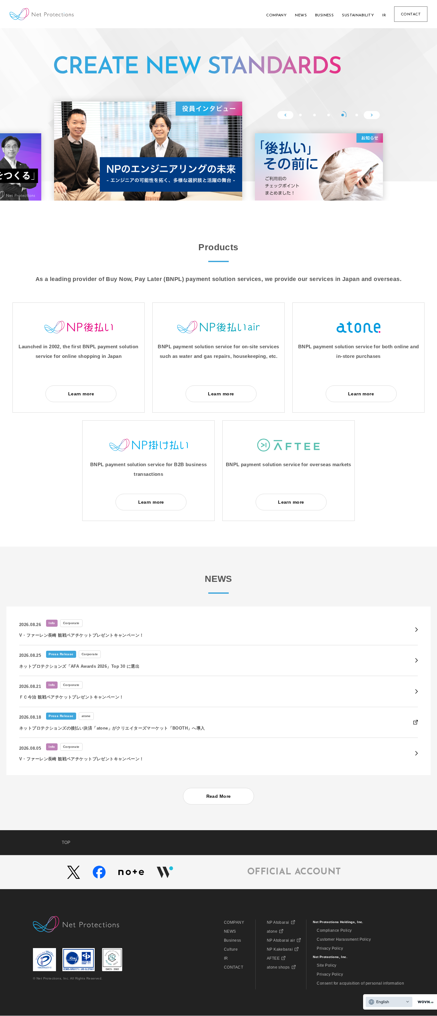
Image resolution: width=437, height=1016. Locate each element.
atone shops (278, 967)
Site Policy (327, 965)
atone (272, 931)
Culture (231, 949)
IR (226, 958)
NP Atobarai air (281, 940)
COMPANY (234, 922)
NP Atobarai (278, 922)
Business (232, 940)
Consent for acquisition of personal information (360, 983)
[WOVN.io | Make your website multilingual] (424, 1002)
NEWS (230, 931)
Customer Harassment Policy (344, 939)
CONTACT (233, 967)
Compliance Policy (334, 930)
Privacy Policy (330, 948)
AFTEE (273, 958)
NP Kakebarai (280, 949)
